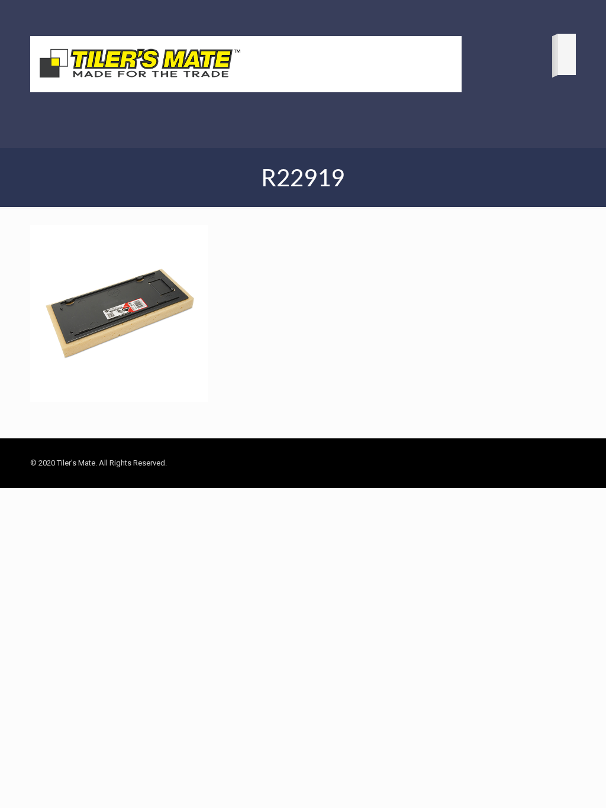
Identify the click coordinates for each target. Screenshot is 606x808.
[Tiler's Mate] (139, 65)
